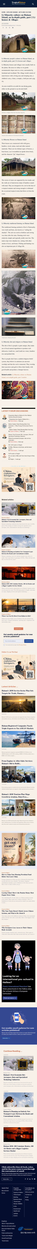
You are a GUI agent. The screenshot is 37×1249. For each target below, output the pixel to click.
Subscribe (29, 641)
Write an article (29, 1192)
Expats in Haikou (14, 431)
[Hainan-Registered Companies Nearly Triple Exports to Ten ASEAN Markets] (18, 739)
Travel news (5, 1241)
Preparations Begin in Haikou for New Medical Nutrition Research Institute (20, 416)
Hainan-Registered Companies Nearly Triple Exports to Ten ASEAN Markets (18, 727)
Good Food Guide (7, 1238)
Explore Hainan (12, 12)
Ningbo (12, 459)
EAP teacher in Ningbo (14, 453)
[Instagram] (6, 27)
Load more (18, 628)
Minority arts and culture (9, 1226)
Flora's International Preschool (15, 986)
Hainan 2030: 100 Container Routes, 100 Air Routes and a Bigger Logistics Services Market (18, 585)
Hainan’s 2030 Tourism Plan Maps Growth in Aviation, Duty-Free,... (16, 795)
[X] (9, 27)
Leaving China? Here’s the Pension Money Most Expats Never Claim (18, 894)
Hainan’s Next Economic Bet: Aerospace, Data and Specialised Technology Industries (21, 435)
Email (26, 1197)
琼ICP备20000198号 (28, 1233)
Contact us (28, 1194)
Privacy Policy (22, 645)
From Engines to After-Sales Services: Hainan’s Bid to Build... (17, 762)
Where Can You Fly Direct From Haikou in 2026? (16, 616)
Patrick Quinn (13, 421)
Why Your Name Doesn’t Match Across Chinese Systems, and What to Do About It (17, 912)
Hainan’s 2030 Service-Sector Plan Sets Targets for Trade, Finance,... (17, 692)
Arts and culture (25, 12)
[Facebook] (3, 27)
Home (3, 12)
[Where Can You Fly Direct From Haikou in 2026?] (18, 605)
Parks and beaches (7, 1233)
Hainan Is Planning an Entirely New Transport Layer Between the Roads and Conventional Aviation (17, 552)
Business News (6, 517)
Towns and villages (7, 1235)
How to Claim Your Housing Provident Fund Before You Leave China (16, 875)
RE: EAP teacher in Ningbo (15, 445)
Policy (27, 1200)
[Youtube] (12, 27)
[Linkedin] (30, 1179)
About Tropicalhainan (8, 1223)
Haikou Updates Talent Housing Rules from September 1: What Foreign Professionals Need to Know (21, 425)
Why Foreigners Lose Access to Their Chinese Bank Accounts (17, 929)
